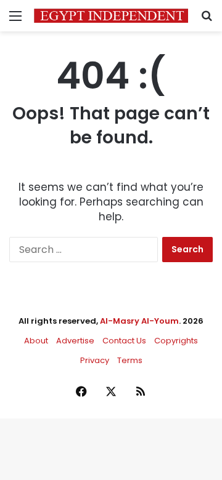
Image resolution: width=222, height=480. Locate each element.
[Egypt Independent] (111, 16)
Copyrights (176, 340)
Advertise (75, 340)
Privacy (94, 360)
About (36, 340)
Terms (129, 360)
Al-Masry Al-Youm (139, 321)
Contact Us (124, 340)
